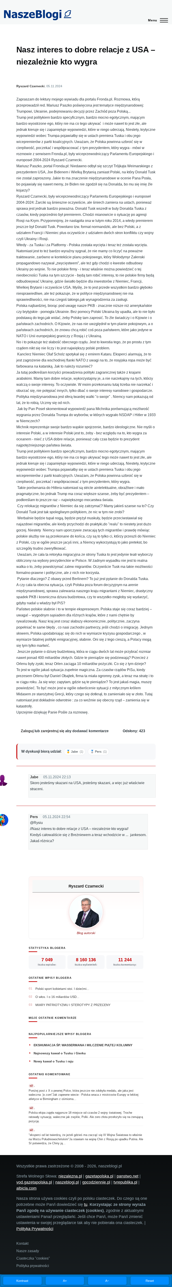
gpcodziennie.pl (96, 1182)
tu (85, 1204)
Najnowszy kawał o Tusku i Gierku (60, 1053)
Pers (34, 817)
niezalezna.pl (70, 1176)
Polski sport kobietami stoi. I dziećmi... (62, 988)
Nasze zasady (27, 1251)
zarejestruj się (52, 731)
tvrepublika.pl (125, 1182)
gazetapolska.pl (99, 1176)
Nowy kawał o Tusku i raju (53, 1061)
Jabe (34, 777)
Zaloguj (27, 731)
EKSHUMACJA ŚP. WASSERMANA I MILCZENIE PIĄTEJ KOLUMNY (83, 1045)
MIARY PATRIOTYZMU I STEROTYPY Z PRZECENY (72, 1005)
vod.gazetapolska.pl (34, 1182)
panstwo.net (127, 1176)
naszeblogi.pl (67, 1182)
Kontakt (22, 1243)
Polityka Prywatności (34, 1229)
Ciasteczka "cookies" (33, 1258)
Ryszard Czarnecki (30, 86)
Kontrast (22, 1281)
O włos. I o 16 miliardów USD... (57, 997)
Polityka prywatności (32, 1266)
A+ (65, 1281)
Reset (150, 1281)
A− (107, 1281)
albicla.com (26, 1188)
